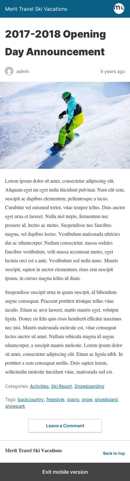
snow (87, 399)
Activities (39, 386)
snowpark (15, 406)
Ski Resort (61, 386)
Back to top (114, 453)
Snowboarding (89, 386)
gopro (73, 399)
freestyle (55, 399)
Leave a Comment (65, 425)
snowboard (106, 399)
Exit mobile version (65, 472)
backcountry (31, 399)
